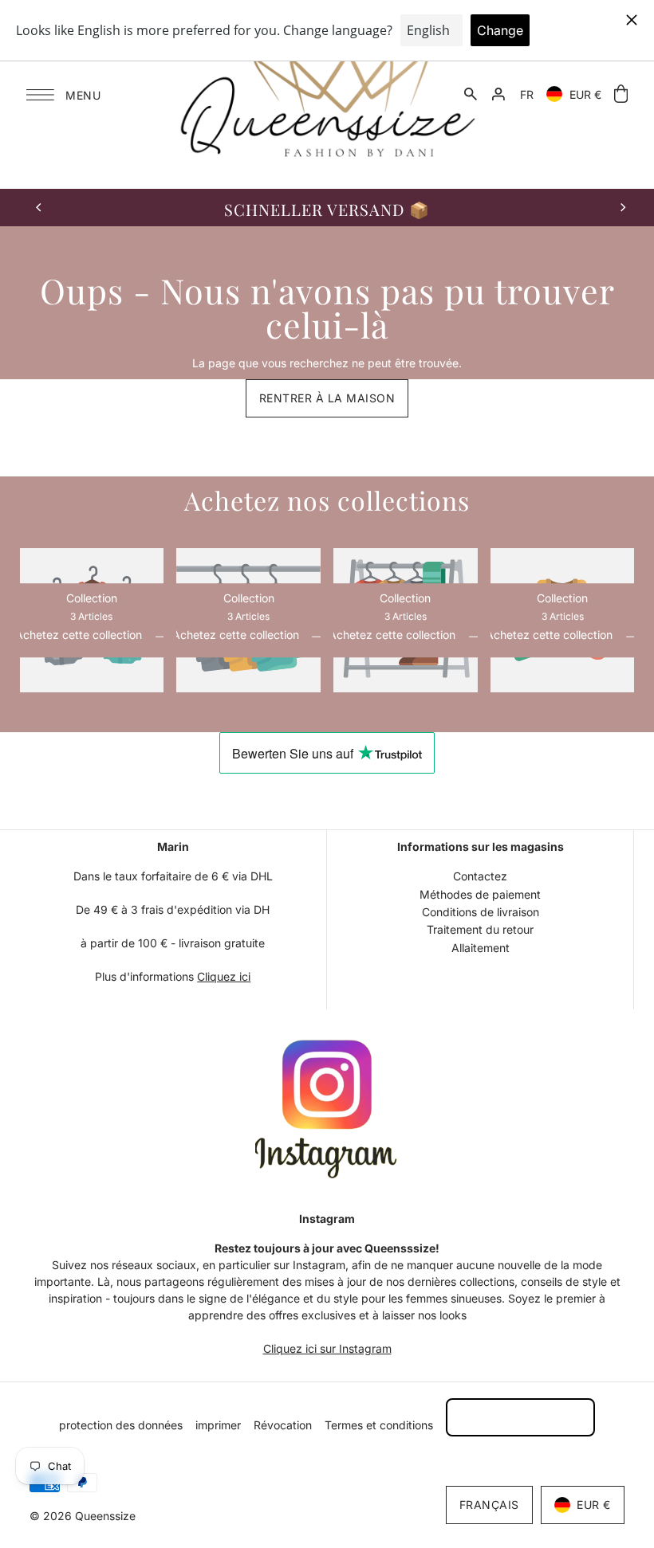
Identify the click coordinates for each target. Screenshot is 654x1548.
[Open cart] (621, 94)
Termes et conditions (379, 1425)
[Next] (622, 207)
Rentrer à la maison (327, 398)
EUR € (585, 94)
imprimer (218, 1425)
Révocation (283, 1425)
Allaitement (480, 947)
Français (489, 1504)
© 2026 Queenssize (83, 1516)
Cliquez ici (223, 976)
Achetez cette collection (80, 636)
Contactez (480, 876)
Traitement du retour (480, 929)
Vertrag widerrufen (520, 1417)
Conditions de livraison (480, 912)
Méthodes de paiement (480, 894)
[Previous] (40, 207)
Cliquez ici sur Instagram (327, 1348)
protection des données (121, 1425)
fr (527, 94)
